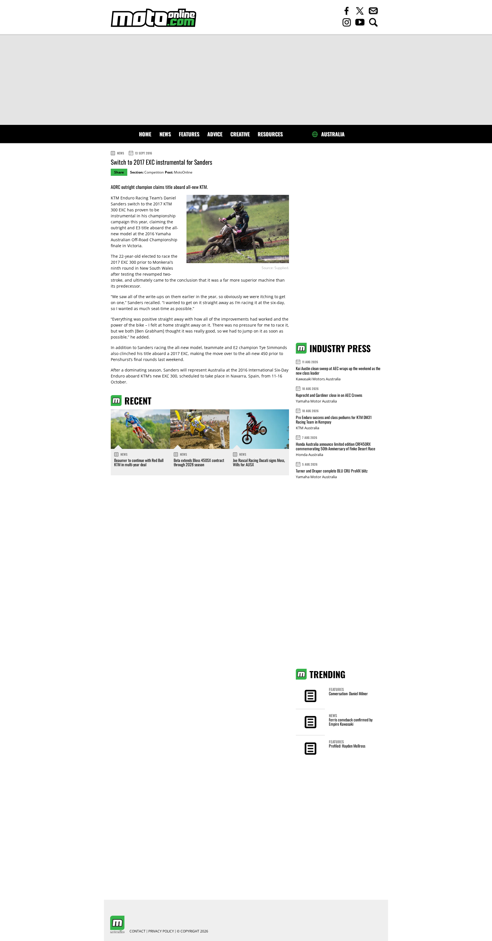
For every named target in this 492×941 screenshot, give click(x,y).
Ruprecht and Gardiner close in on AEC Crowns (329, 395)
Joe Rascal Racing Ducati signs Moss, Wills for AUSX (259, 462)
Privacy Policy (161, 931)
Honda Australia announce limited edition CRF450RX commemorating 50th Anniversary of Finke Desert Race (335, 446)
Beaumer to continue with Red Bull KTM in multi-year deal (138, 462)
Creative (240, 134)
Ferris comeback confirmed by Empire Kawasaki (350, 722)
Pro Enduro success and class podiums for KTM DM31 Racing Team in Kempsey (334, 419)
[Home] (153, 18)
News (165, 134)
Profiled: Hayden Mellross (347, 746)
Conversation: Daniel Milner (348, 693)
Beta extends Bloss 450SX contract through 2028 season (199, 462)
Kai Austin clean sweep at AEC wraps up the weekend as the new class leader (338, 370)
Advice (214, 134)
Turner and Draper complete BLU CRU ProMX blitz (332, 471)
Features (189, 134)
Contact (137, 931)
